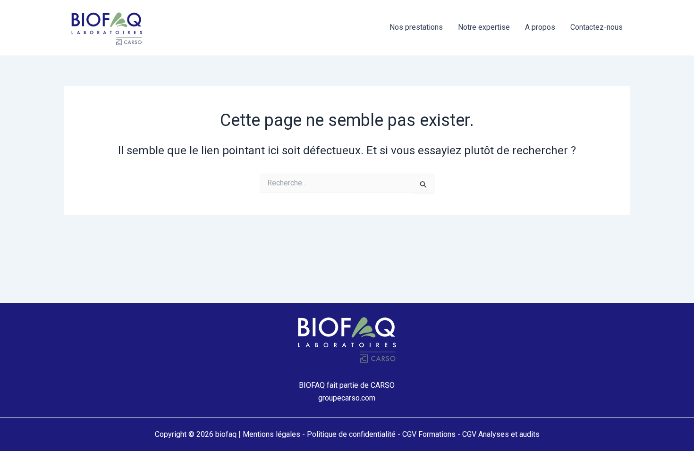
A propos (540, 27)
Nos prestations (416, 27)
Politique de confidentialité (351, 434)
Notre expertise (484, 27)
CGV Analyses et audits (501, 434)
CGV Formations (429, 434)
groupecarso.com (346, 397)
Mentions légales (271, 434)
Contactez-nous (596, 27)
